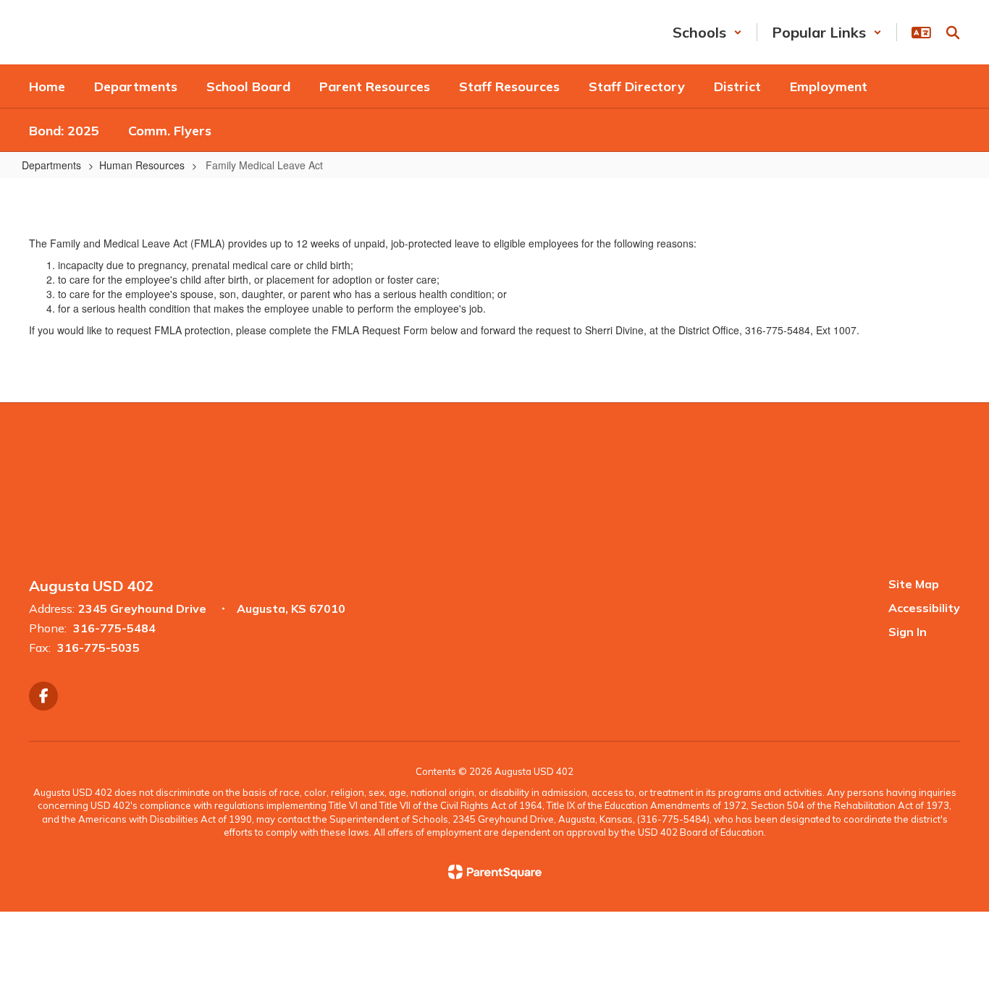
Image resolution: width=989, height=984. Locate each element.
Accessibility (924, 608)
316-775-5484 (114, 628)
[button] (707, 32)
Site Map (913, 584)
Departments (51, 165)
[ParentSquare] (495, 872)
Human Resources (142, 165)
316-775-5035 (98, 647)
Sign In (907, 631)
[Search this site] (953, 32)
